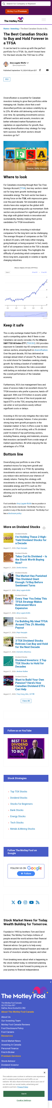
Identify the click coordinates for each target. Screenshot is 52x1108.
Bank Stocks (16, 810)
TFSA (22, 188)
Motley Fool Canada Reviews (15, 1024)
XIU (7, 79)
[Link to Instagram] (25, 902)
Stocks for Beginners (21, 803)
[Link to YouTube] (31, 902)
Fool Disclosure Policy (12, 1028)
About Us (6, 1017)
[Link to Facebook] (19, 902)
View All (26, 701)
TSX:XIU (31, 343)
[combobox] (26, 3)
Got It (23, 1094)
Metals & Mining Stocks (22, 828)
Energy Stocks (18, 816)
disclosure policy (14, 513)
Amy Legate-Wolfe (18, 63)
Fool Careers (7, 1032)
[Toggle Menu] (44, 19)
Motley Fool (17, 11)
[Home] (1, 982)
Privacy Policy (22, 1087)
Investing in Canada (11, 1044)
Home (6, 29)
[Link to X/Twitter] (13, 902)
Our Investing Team (11, 1020)
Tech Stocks (17, 822)
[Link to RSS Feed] (37, 902)
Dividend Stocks (18, 797)
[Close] (44, 1072)
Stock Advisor (8, 1061)
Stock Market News (11, 1041)
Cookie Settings (24, 1100)
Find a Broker (8, 1052)
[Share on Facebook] (40, 70)
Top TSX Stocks (18, 791)
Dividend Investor (10, 1065)
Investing (15, 29)
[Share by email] (47, 70)
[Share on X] (44, 70)
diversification (41, 350)
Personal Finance (9, 1048)
